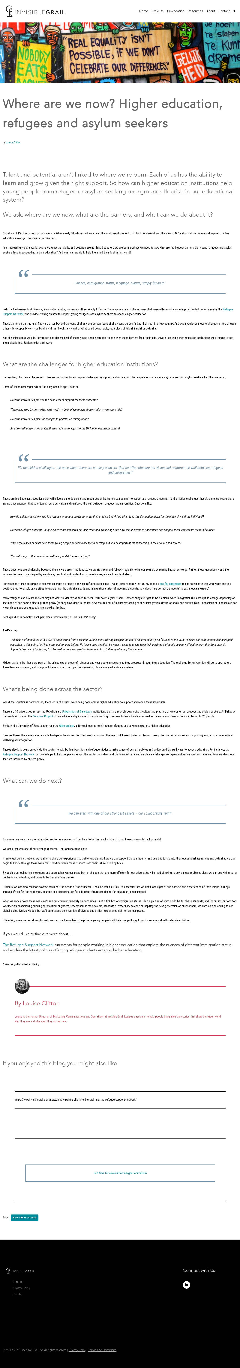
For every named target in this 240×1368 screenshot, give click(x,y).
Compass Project (43, 716)
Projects (158, 11)
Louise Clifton (13, 142)
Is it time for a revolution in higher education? (120, 1173)
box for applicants (170, 584)
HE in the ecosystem (24, 1217)
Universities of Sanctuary (77, 711)
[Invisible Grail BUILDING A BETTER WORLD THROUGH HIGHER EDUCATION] (35, 11)
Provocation (175, 11)
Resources (195, 11)
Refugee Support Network (18, 754)
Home (143, 11)
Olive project (66, 726)
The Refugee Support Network (28, 944)
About (211, 11)
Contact (224, 11)
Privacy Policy (21, 1288)
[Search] (233, 11)
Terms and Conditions (102, 1350)
